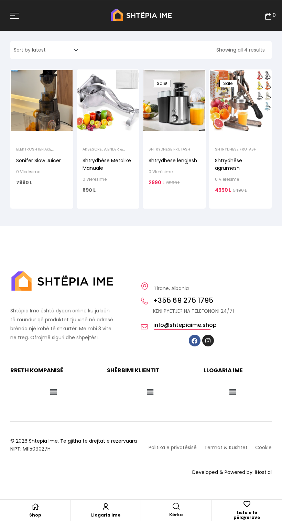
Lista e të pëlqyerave (247, 515)
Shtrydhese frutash (169, 149)
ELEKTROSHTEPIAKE (33, 149)
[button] (53, 392)
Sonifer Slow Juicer (38, 160)
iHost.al (263, 472)
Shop (35, 515)
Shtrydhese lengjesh (173, 160)
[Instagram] (208, 340)
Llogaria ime (105, 515)
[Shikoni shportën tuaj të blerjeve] (268, 15)
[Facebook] (194, 340)
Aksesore (92, 149)
